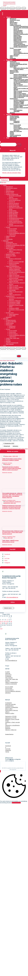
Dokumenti (8, 675)
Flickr (5, 560)
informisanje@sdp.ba (12, 597)
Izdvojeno (15, 446)
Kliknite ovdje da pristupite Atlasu (11, 172)
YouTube (6, 558)
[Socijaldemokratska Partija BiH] (3, 10)
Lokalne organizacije (11, 684)
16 (11, 621)
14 (7, 621)
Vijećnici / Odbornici (10, 730)
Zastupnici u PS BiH (11, 716)
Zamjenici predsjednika (11, 707)
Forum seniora (9, 690)
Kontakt (7, 681)
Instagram (7, 562)
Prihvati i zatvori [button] (16, 802)
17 (0, 623)
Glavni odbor (9, 709)
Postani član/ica (9, 734)
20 (6, 623)
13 (6, 621)
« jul (1, 628)
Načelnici (7, 728)
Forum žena (8, 688)
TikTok (7, 752)
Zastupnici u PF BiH (10, 718)
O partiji (7, 672)
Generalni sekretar (10, 704)
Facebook (7, 554)
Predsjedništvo (9, 706)
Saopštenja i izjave (11, 500)
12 (4, 621)
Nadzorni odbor (9, 713)
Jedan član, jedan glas (11, 679)
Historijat (7, 673)
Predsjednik (8, 703)
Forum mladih (9, 687)
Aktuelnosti (7, 446)
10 (0, 621)
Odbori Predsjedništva (11, 682)
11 (2, 621)
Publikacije (8, 676)
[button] (3, 8)
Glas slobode (9, 678)
